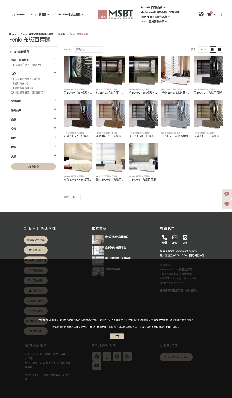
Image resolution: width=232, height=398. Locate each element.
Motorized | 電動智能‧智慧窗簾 (159, 12)
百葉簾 (82, 89)
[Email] (174, 237)
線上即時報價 (112, 258)
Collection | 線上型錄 (67, 14)
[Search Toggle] (220, 14)
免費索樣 (125, 258)
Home (20, 14)
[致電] (164, 237)
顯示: (193, 49)
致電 (164, 242)
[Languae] (201, 14)
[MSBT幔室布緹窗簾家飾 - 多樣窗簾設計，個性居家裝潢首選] (116, 14)
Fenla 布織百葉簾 (71, 89)
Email (175, 242)
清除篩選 (33, 166)
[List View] (220, 49)
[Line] (185, 237)
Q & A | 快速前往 (40, 228)
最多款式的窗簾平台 (115, 247)
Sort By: (68, 49)
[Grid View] (213, 49)
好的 (117, 336)
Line (185, 242)
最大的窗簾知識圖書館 (116, 236)
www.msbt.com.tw (186, 251)
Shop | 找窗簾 (38, 14)
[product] (78, 70)
